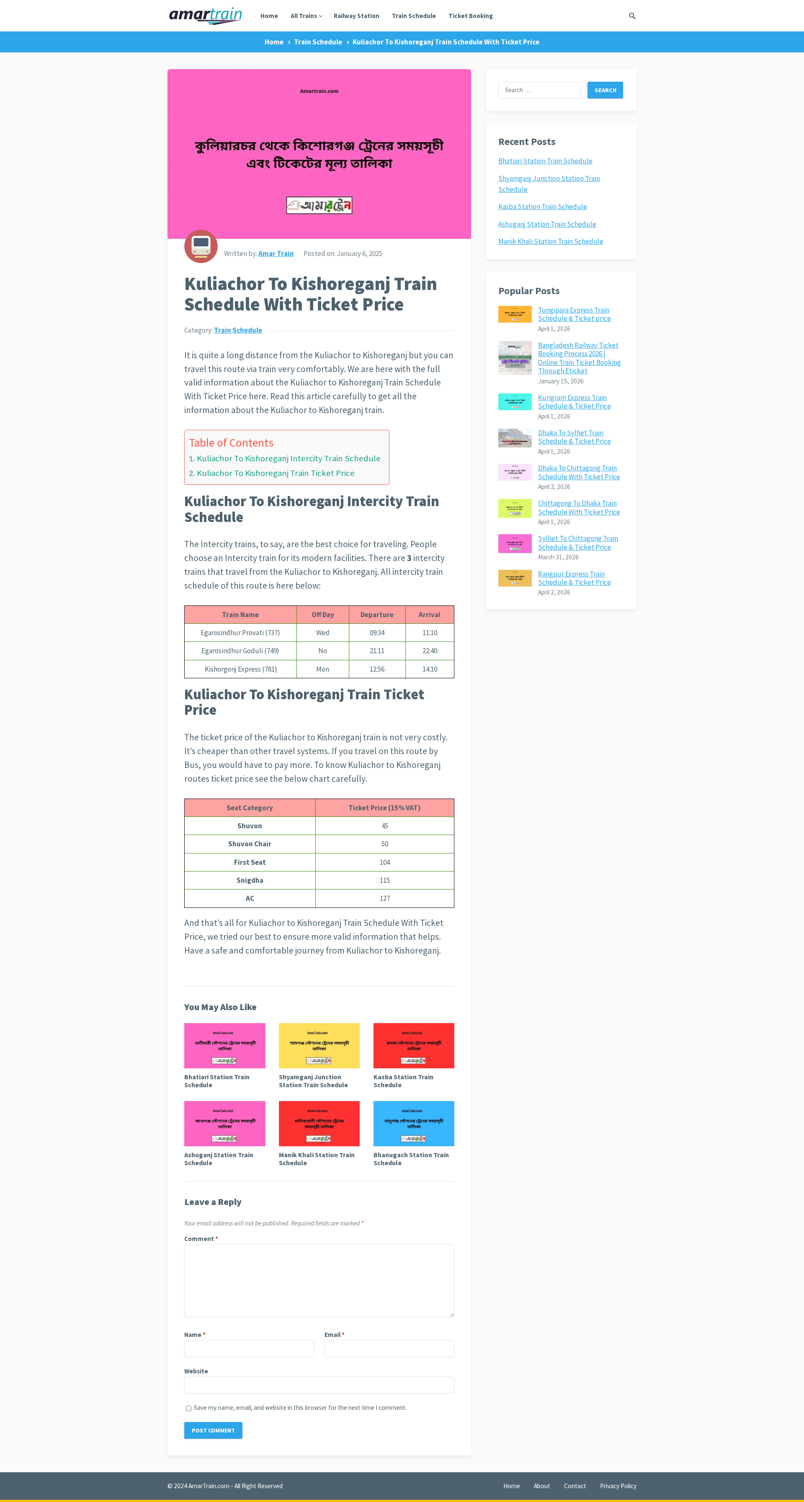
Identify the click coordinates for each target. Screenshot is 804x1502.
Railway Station (356, 16)
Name (195, 1335)
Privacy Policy (618, 1486)
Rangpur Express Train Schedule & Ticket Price (574, 578)
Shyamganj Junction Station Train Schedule (313, 1080)
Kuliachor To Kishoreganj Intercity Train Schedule (289, 458)
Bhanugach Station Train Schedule (411, 1158)
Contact (575, 1486)
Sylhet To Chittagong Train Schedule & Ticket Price (578, 542)
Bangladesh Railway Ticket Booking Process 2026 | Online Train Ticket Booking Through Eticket (579, 358)
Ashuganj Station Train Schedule (218, 1158)
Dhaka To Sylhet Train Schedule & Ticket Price (574, 437)
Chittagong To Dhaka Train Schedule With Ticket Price (579, 507)
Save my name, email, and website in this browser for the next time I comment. (300, 1408)
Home (269, 16)
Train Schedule (414, 16)
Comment (201, 1239)
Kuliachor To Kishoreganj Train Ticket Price (276, 473)
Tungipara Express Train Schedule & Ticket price (574, 314)
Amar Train (276, 253)
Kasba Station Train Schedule (403, 1080)
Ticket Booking (470, 16)
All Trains (304, 16)
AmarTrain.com (208, 1486)
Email (335, 1335)
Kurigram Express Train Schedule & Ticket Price (574, 402)
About (542, 1486)
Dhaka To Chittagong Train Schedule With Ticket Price (579, 472)
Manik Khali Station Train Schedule (317, 1158)
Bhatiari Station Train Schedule (217, 1080)
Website (196, 1371)
